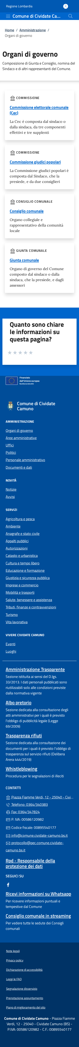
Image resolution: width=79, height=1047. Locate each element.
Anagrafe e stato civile (23, 533)
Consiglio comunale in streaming (38, 915)
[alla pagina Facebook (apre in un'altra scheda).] (8, 884)
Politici (11, 452)
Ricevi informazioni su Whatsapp (38, 893)
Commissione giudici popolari (35, 162)
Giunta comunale (24, 260)
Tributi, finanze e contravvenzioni (31, 607)
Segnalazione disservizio (21, 988)
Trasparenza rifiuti (24, 735)
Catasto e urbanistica (22, 555)
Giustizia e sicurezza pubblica (28, 578)
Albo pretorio (18, 702)
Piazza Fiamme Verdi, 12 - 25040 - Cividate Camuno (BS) (42, 797)
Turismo (12, 614)
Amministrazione (32, 30)
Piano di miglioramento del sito (25, 1007)
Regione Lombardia (19, 6)
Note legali (13, 951)
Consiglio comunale (27, 211)
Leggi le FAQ (14, 979)
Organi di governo (19, 430)
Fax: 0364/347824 (25, 812)
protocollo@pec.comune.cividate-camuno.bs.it (35, 846)
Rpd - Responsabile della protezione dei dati (30, 863)
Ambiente (13, 526)
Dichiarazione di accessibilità (24, 969)
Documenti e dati (19, 467)
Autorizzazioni (17, 548)
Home (9, 30)
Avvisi (10, 496)
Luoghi (11, 651)
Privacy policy (14, 960)
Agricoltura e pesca (20, 519)
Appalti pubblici (17, 541)
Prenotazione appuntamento (24, 998)
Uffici (10, 445)
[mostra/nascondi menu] (8, 16)
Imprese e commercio (22, 585)
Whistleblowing (21, 768)
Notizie (11, 489)
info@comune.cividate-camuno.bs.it (39, 835)
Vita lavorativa (17, 622)
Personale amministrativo (25, 460)
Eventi (10, 644)
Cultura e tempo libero (23, 563)
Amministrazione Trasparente (35, 669)
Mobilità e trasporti (20, 592)
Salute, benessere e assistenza (29, 600)
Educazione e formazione (25, 570)
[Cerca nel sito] (70, 16)
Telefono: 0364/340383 (29, 804)
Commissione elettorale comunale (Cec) (39, 110)
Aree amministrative (21, 438)
